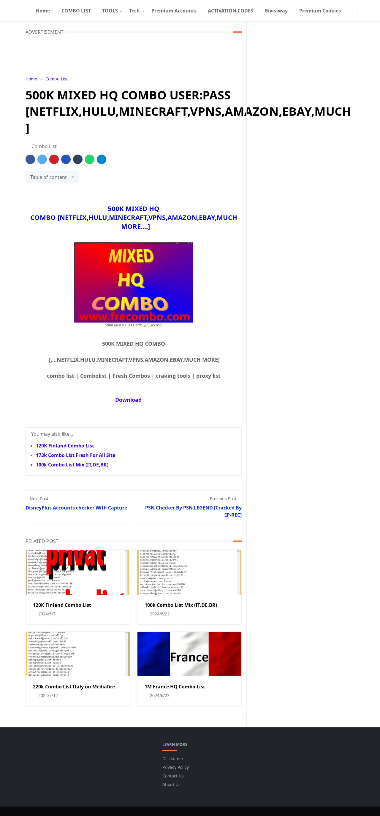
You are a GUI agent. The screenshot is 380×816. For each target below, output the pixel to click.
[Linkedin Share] (66, 159)
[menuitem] (43, 10)
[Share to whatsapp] (89, 159)
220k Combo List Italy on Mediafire (74, 686)
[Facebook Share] (30, 159)
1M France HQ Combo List (175, 686)
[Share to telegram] (101, 159)
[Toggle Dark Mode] (361, 10)
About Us (171, 784)
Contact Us (173, 776)
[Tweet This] (42, 159)
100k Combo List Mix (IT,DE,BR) (72, 464)
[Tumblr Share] (78, 159)
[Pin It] (54, 159)
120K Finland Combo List (65, 445)
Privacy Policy (175, 767)
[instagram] (353, 10)
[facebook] (348, 10)
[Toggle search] (365, 10)
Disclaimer (172, 758)
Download (128, 399)
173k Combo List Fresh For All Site (75, 455)
